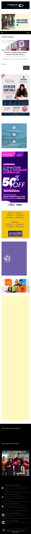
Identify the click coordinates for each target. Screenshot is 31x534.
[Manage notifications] (4, 530)
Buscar (4, 64)
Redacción (23, 56)
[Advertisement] (16, 358)
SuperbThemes (15, 532)
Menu (28, 32)
